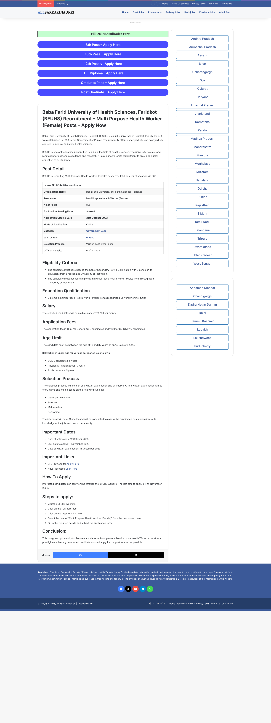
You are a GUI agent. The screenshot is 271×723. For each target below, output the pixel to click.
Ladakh (202, 329)
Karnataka (202, 122)
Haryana (202, 97)
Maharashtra (202, 147)
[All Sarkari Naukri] (55, 12)
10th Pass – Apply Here (103, 54)
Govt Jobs (138, 12)
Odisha (202, 188)
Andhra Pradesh (202, 39)
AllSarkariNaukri (85, 603)
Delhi (202, 313)
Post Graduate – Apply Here (103, 92)
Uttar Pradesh (202, 255)
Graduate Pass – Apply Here (103, 83)
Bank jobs (189, 12)
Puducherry (202, 346)
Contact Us (226, 3)
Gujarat (202, 88)
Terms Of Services (180, 3)
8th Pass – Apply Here (103, 45)
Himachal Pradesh (202, 105)
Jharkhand (202, 113)
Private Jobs (155, 12)
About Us (213, 3)
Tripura (202, 238)
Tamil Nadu (202, 222)
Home (165, 3)
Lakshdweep (202, 338)
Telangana (202, 230)
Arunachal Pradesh (202, 47)
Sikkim (202, 213)
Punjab (202, 197)
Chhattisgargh (202, 72)
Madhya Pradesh (202, 138)
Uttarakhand (202, 247)
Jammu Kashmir (202, 321)
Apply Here (72, 463)
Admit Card (225, 12)
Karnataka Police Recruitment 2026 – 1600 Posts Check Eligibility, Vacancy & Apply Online (99, 3)
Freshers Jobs (207, 12)
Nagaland (202, 180)
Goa (202, 80)
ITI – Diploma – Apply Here (102, 73)
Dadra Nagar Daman (202, 304)
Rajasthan (202, 205)
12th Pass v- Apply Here (103, 64)
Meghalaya (202, 163)
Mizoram (202, 172)
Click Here (71, 468)
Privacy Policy (198, 3)
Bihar (202, 64)
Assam (202, 55)
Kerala (202, 130)
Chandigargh (202, 296)
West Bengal (202, 263)
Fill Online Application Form (98, 33)
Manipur (202, 155)
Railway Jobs (173, 12)
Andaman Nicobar (202, 288)
